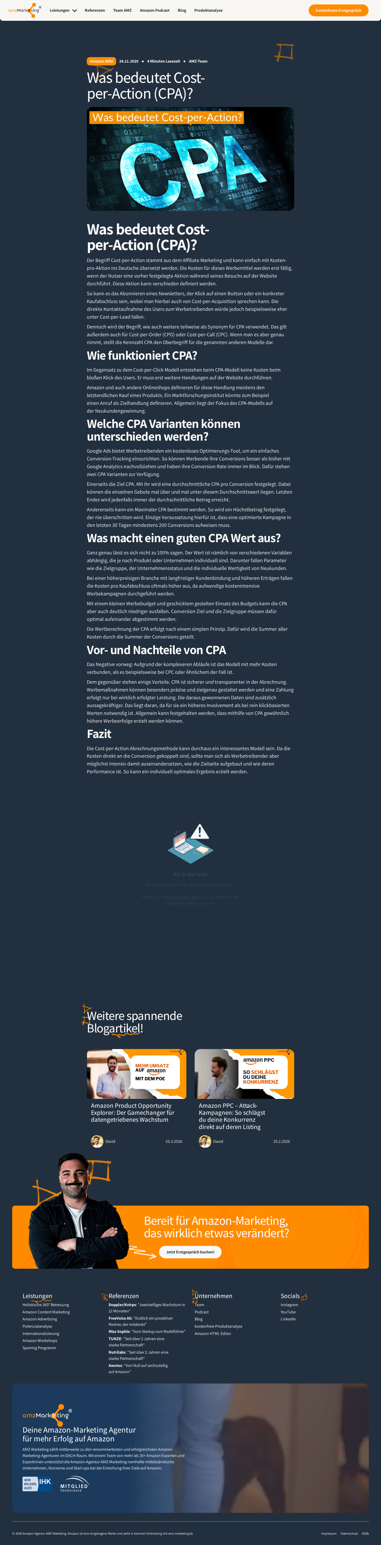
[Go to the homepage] (47, 1415)
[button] (63, 10)
